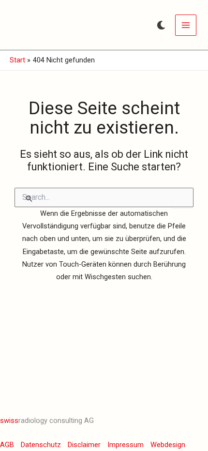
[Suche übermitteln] (29, 199)
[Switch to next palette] (161, 25)
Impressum (125, 444)
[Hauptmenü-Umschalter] (185, 25)
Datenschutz (41, 444)
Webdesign (167, 444)
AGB (7, 444)
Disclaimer (84, 444)
